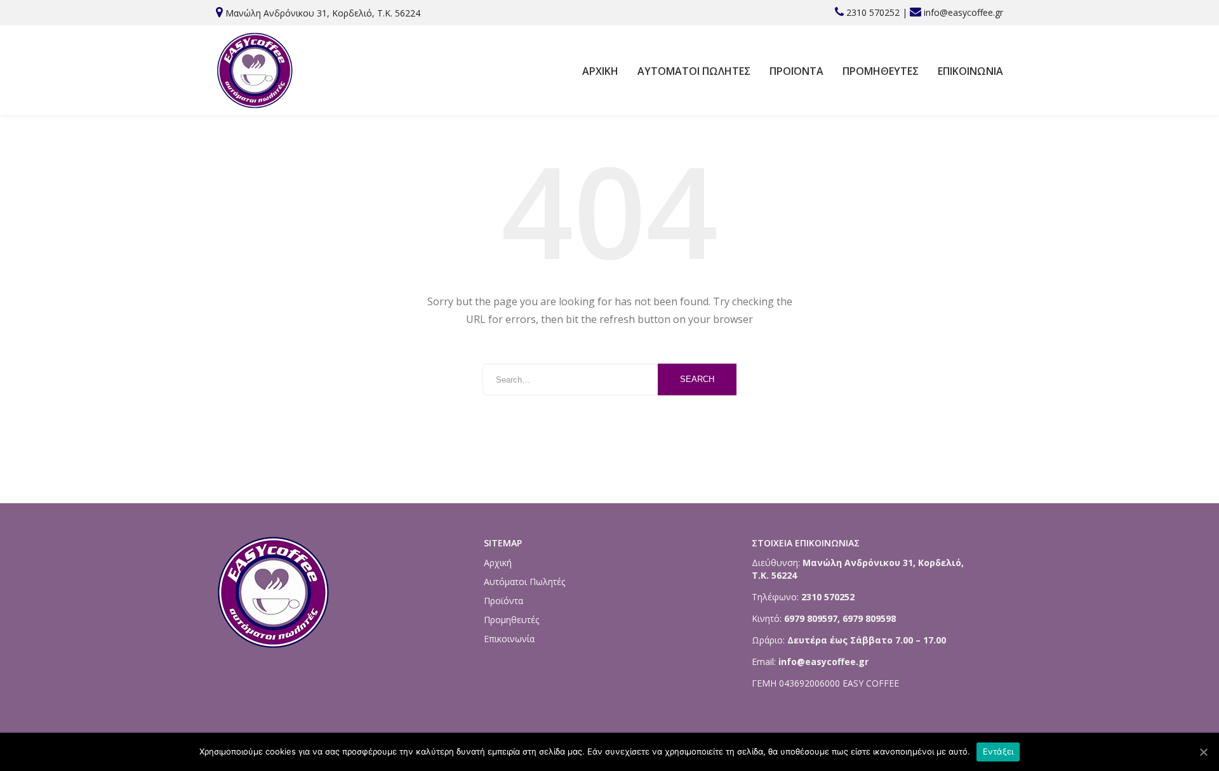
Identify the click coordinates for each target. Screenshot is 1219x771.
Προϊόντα (796, 71)
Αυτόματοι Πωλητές (693, 71)
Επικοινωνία (970, 71)
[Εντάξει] (1203, 752)
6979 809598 (869, 618)
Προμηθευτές (881, 71)
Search (697, 379)
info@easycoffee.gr (963, 12)
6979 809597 (809, 618)
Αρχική (600, 71)
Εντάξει (998, 751)
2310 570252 (873, 12)
